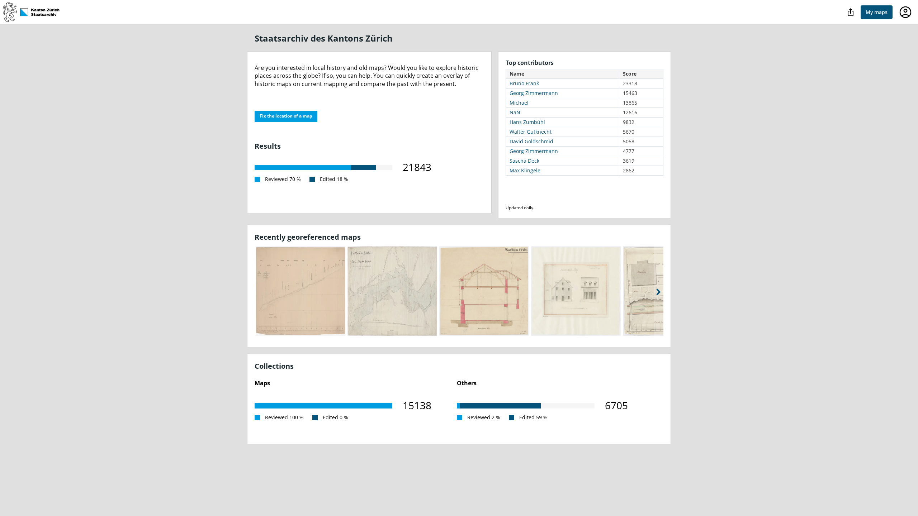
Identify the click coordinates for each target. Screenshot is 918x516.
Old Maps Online (34, 12)
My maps (877, 12)
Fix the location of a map (286, 116)
